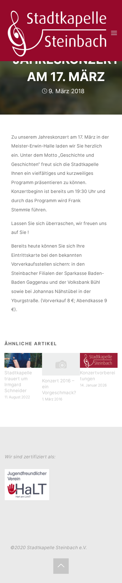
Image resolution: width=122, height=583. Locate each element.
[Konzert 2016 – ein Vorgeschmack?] (61, 364)
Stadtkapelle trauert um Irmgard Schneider (18, 381)
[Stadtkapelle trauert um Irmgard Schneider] (23, 360)
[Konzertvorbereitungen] (99, 360)
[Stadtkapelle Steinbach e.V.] (57, 33)
